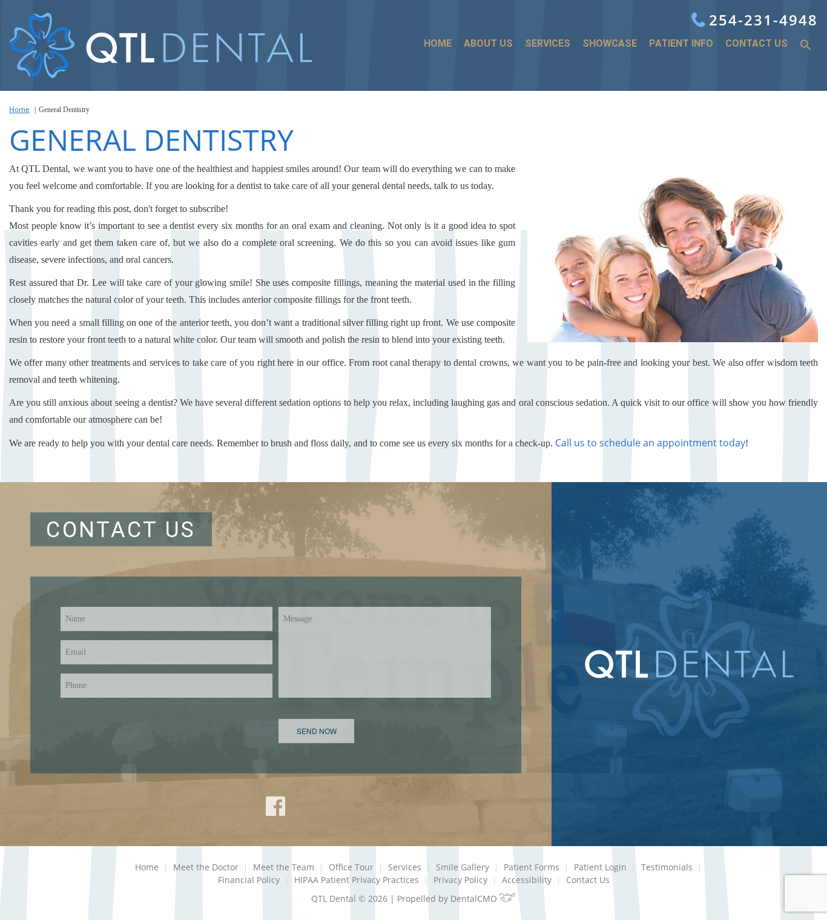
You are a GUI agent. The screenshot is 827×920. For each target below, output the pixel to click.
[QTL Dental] (160, 45)
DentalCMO (474, 898)
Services (547, 43)
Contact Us (756, 43)
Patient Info (681, 43)
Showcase (609, 43)
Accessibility (527, 879)
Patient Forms (531, 867)
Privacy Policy (460, 879)
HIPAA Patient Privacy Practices (356, 879)
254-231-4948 (763, 20)
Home (438, 43)
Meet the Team (283, 867)
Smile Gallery (462, 867)
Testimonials (667, 867)
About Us (488, 43)
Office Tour (351, 867)
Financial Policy (249, 879)
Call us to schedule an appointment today (650, 442)
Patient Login (600, 867)
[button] (806, 46)
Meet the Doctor (206, 867)
